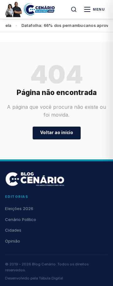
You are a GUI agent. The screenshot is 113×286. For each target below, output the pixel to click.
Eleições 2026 (19, 208)
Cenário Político (20, 219)
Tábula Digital (51, 278)
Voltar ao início (56, 132)
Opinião (12, 240)
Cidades (13, 230)
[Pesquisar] (73, 9)
